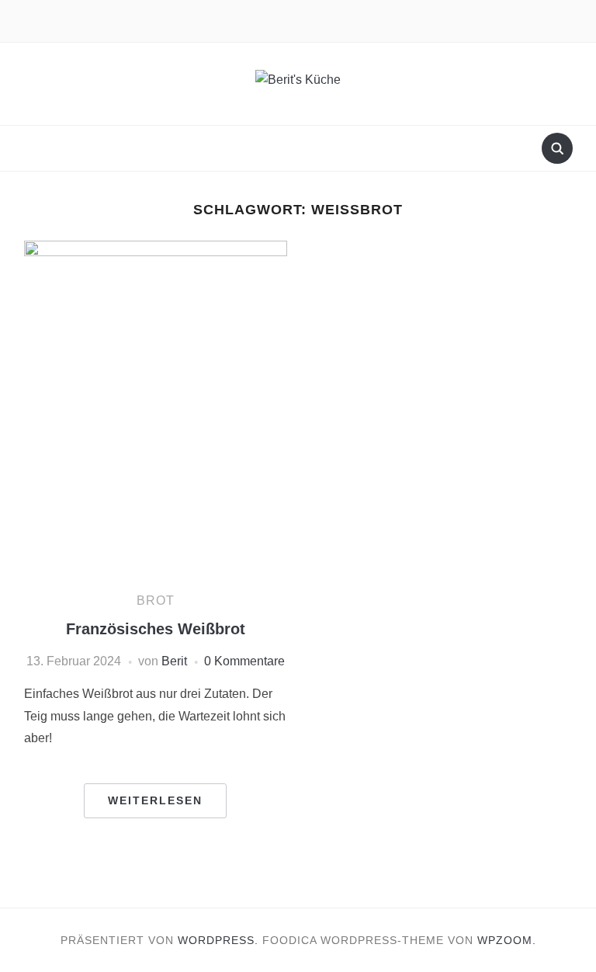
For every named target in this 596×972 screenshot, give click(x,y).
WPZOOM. (506, 940)
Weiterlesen (155, 800)
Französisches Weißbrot (155, 628)
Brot (156, 600)
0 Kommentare (244, 661)
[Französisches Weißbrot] (155, 408)
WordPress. (218, 940)
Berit (174, 661)
